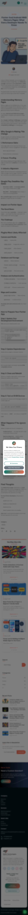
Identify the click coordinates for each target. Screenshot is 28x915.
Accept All (15, 472)
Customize (15, 463)
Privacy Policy (15, 457)
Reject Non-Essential (14, 467)
